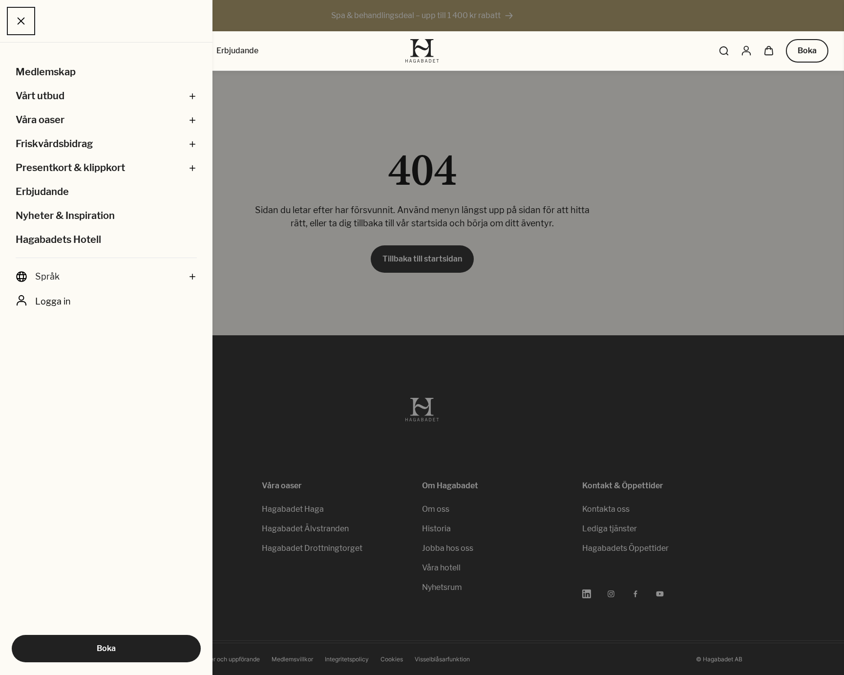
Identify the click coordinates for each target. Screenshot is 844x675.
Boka (106, 648)
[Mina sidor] (746, 50)
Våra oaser (40, 120)
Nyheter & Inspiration (65, 215)
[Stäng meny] (21, 21)
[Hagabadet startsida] (422, 51)
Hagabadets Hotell (58, 239)
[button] (192, 96)
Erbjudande (42, 191)
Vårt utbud (40, 96)
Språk (47, 276)
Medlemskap (46, 72)
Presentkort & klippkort (70, 168)
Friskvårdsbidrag (54, 144)
